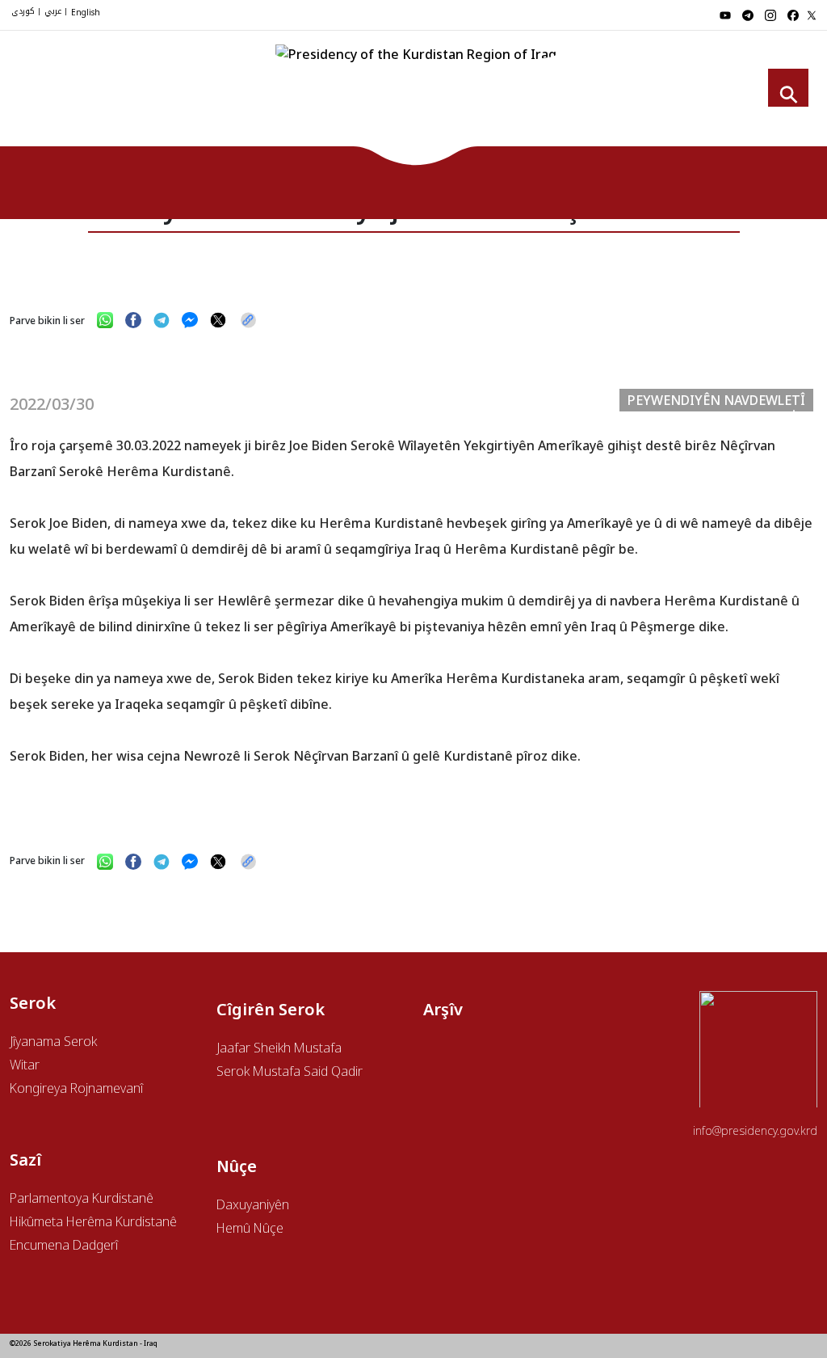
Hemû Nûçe (249, 1228)
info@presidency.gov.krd (755, 1130)
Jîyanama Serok (53, 1041)
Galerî (749, 93)
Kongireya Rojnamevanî (76, 1088)
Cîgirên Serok (485, 93)
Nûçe (701, 93)
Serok (415, 93)
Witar (25, 1064)
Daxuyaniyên (252, 1204)
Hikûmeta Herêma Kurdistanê (93, 1221)
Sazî (657, 93)
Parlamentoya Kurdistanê (81, 1198)
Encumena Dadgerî (64, 1245)
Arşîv (443, 1009)
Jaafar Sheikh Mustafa (279, 1047)
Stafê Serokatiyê (584, 93)
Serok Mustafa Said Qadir (289, 1071)
